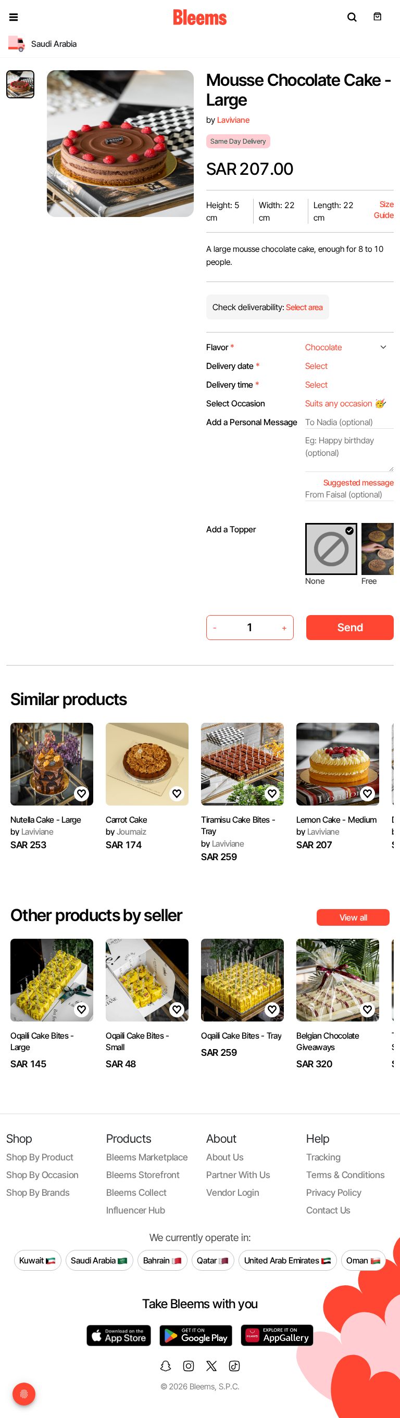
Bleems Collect (136, 1192)
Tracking (323, 1157)
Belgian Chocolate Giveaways (327, 1041)
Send (350, 627)
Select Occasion (235, 403)
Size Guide (384, 210)
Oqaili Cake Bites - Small (137, 1041)
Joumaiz (126, 831)
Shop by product (39, 1157)
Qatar (207, 1260)
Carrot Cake (126, 819)
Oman (358, 1260)
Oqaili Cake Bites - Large (42, 1041)
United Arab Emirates (282, 1260)
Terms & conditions (345, 1174)
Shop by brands (38, 1192)
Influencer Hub (135, 1210)
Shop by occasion (42, 1174)
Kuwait (32, 1260)
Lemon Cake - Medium (336, 819)
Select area (303, 307)
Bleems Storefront (143, 1174)
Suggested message (358, 483)
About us (225, 1157)
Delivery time (232, 384)
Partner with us (238, 1174)
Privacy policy (333, 1192)
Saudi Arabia (94, 1260)
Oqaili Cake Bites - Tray (241, 1035)
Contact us (328, 1210)
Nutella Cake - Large (45, 819)
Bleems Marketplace (147, 1157)
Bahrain (157, 1260)
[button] (13, 17)
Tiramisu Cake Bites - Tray (238, 825)
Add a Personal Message (251, 422)
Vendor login (232, 1192)
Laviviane (233, 120)
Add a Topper (231, 529)
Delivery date (233, 366)
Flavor (220, 347)
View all (353, 917)
